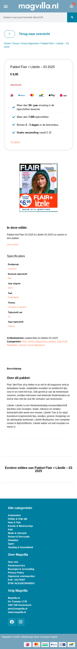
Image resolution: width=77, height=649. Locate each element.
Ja (9, 317)
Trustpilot (15, 142)
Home (7, 43)
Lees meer (12, 244)
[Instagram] (21, 622)
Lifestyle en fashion (17, 307)
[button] (6, 6)
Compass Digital (48, 637)
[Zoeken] (72, 17)
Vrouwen (12, 268)
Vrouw (15, 43)
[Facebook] (12, 622)
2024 (10, 288)
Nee (10, 278)
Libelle (30, 341)
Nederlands (13, 297)
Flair (23, 341)
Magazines (41, 341)
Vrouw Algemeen (30, 43)
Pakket (11, 326)
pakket (52, 341)
